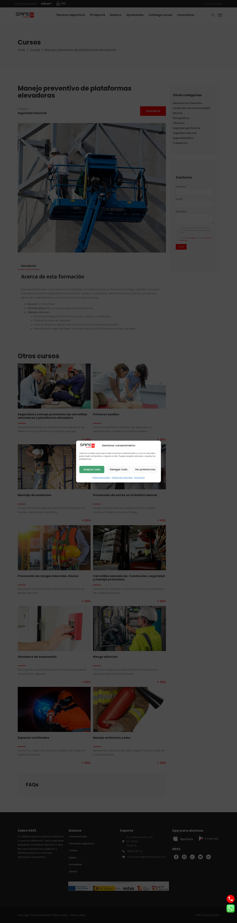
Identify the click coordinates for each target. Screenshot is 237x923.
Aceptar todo (92, 469)
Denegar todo (118, 469)
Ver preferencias (145, 469)
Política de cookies (101, 477)
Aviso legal (139, 477)
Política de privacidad (122, 477)
